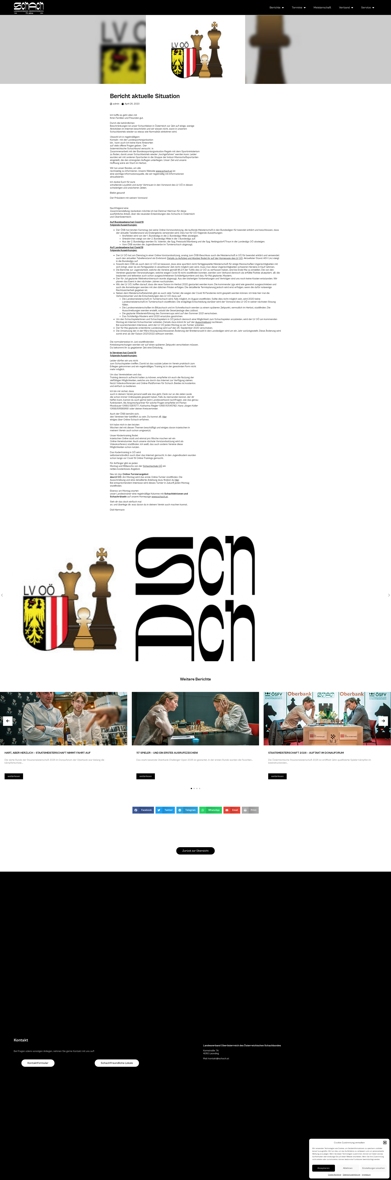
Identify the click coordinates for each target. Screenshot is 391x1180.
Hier (164, 416)
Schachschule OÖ (152, 466)
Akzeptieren (323, 1168)
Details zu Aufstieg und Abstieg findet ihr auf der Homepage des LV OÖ (205, 258)
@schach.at (223, 1058)
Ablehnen (348, 1168)
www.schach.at (160, 496)
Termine (297, 7)
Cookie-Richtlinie (334, 1175)
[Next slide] (383, 721)
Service (366, 7)
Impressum (366, 1175)
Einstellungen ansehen (373, 1168)
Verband (344, 7)
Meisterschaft (322, 7)
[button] (384, 1142)
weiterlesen (14, 776)
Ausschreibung (203, 322)
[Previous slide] (8, 721)
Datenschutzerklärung (351, 1175)
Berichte (275, 7)
